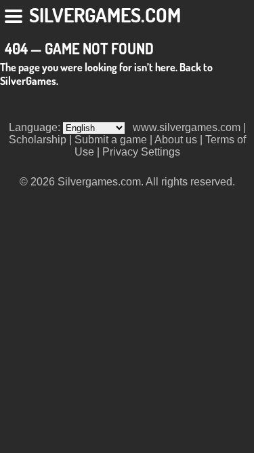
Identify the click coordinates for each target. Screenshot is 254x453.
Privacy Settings (141, 152)
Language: (36, 127)
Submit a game (111, 139)
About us (175, 139)
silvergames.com (105, 14)
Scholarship (37, 139)
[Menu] (14, 13)
